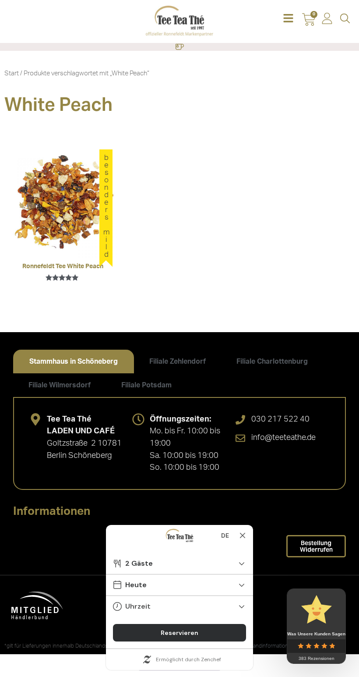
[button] (288, 19)
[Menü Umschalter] (179, 47)
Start (11, 73)
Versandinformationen (268, 646)
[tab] (73, 361)
